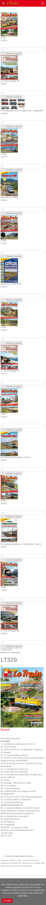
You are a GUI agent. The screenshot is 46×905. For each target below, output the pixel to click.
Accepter (7, 901)
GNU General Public (24, 866)
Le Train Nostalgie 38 (10, 631)
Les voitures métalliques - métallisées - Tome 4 (21, 544)
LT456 (3, 501)
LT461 (3, 38)
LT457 (3, 414)
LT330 (3, 650)
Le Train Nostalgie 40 (10, 81)
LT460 (3, 154)
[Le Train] (9, 2)
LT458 (3, 327)
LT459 (3, 241)
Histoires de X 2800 (9, 197)
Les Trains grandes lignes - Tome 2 (16, 457)
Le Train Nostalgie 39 (10, 371)
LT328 (9, 650)
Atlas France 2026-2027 (11, 284)
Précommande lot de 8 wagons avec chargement (22, 111)
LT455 (3, 587)
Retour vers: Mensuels (10, 652)
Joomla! (25, 863)
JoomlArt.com (16, 863)
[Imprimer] (2, 666)
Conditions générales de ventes (19, 856)
